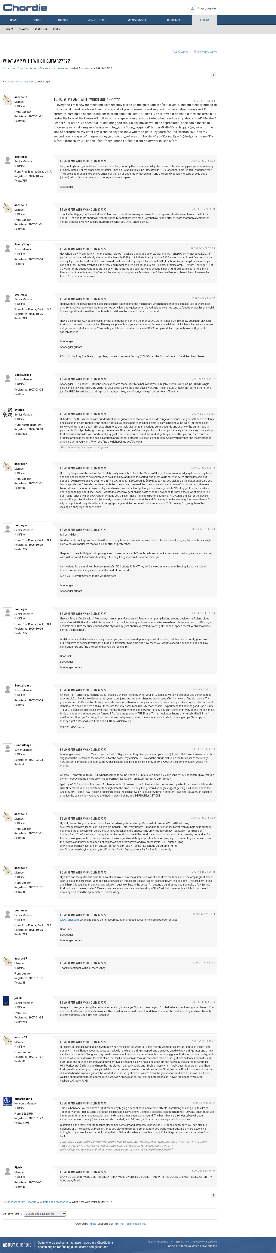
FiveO (18, 1167)
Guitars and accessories (54, 68)
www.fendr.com (69, 919)
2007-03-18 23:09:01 (203, 871)
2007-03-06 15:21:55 (203, 413)
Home (13, 20)
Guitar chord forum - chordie (19, 68)
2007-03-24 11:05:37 (203, 1102)
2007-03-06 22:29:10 (203, 467)
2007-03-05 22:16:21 (203, 208)
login (17, 81)
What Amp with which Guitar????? (36, 60)
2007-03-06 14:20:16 (203, 378)
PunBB (93, 1223)
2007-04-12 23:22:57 (203, 1171)
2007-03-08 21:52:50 (203, 817)
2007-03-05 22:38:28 (203, 248)
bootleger (20, 156)
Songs (37, 20)
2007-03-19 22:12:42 (203, 1041)
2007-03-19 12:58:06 (203, 1001)
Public (97, 20)
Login (56, 29)
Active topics (180, 51)
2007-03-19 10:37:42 (203, 962)
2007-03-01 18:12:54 (204, 100)
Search (24, 29)
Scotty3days (22, 244)
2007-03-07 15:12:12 (204, 689)
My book (137, 20)
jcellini (18, 998)
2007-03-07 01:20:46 (203, 613)
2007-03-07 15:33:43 (203, 748)
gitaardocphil (23, 1099)
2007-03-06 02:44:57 (203, 298)
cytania (19, 409)
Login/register (207, 8)
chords (212, 1246)
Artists (62, 20)
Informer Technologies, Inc (129, 1223)
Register (41, 29)
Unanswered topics (205, 51)
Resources (174, 20)
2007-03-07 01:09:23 (203, 529)
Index (9, 29)
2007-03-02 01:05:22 (203, 160)
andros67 (20, 97)
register (28, 81)
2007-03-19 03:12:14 (204, 914)
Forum (204, 20)
